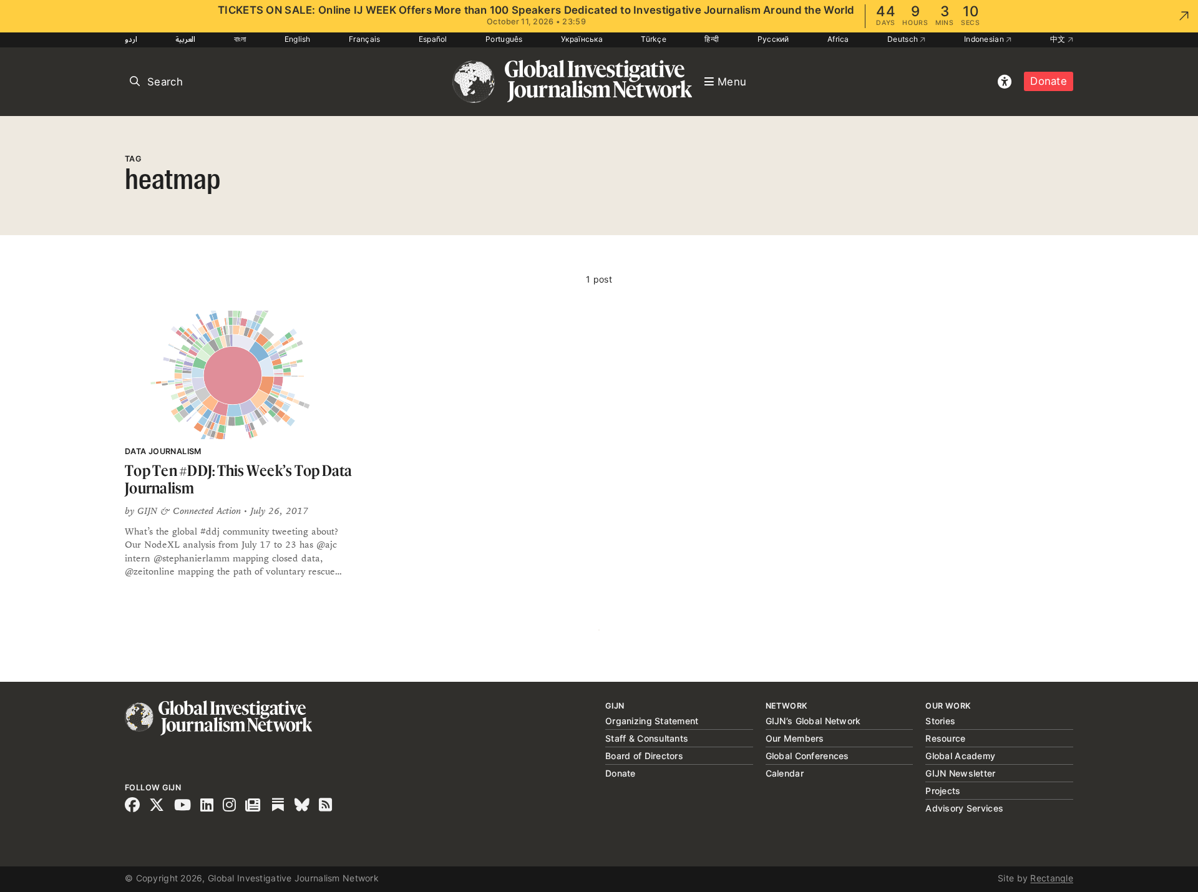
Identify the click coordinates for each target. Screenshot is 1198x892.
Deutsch (903, 39)
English (298, 39)
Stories (940, 720)
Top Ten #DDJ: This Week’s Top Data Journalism (239, 479)
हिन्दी (711, 39)
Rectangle (1051, 878)
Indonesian (985, 39)
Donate (1048, 81)
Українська (582, 39)
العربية (185, 39)
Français (364, 39)
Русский (773, 39)
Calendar (785, 773)
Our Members (795, 738)
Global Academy (960, 755)
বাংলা (240, 39)
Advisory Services (964, 808)
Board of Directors (644, 755)
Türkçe (653, 39)
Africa (838, 39)
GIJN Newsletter (960, 773)
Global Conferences (807, 755)
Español (433, 39)
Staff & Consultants (646, 738)
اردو (131, 39)
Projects (942, 790)
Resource (945, 738)
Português (504, 39)
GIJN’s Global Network (813, 720)
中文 (1059, 39)
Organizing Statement (652, 720)
